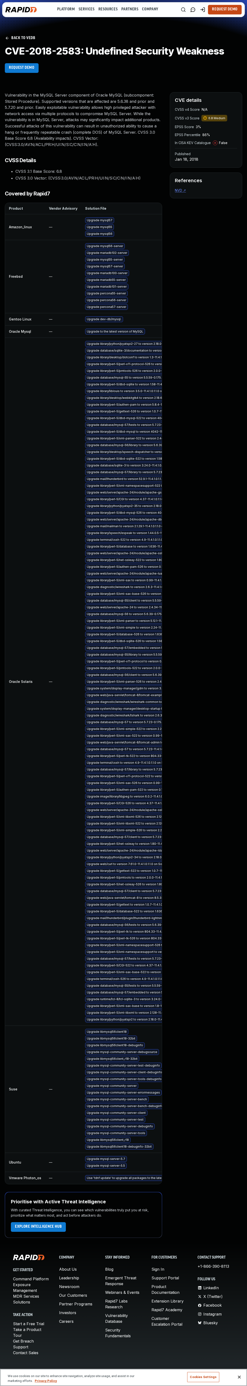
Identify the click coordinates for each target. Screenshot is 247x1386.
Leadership (69, 1277)
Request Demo (225, 9)
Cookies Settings (203, 1377)
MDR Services (26, 1296)
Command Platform (31, 1278)
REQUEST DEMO (21, 68)
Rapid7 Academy (166, 1309)
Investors (67, 1312)
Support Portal (165, 1277)
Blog (109, 1269)
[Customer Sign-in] (202, 9)
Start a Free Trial (28, 1323)
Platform (66, 9)
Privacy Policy (46, 1381)
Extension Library (167, 1301)
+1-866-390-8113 (213, 1266)
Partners (129, 9)
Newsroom (69, 1286)
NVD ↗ (180, 190)
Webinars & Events (122, 1292)
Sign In (157, 1269)
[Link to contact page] (193, 9)
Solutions (21, 1302)
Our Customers (73, 1295)
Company (150, 9)
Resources (108, 9)
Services (86, 9)
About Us (68, 1269)
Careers (66, 1321)
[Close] (239, 1377)
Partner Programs (75, 1304)
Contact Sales (25, 1352)
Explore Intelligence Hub (38, 1227)
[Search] (183, 9)
